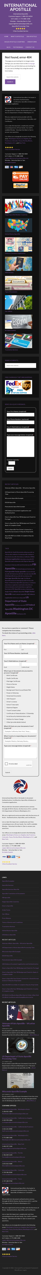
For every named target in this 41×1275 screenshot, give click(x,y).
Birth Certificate (11, 675)
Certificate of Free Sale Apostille (19, 554)
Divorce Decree (11, 684)
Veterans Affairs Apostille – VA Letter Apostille (20, 488)
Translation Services (11, 350)
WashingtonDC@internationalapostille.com (16, 1140)
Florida (25, 141)
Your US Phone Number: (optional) (16, 653)
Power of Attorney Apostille (13, 582)
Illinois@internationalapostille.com (13, 1166)
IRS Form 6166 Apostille (26, 576)
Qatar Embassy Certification (29, 582)
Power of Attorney (12, 693)
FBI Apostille (6, 897)
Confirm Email (25, 667)
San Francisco (31, 835)
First (5, 649)
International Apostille (20, 7)
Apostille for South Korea (12, 552)
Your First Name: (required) (17, 411)
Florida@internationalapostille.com (13, 1157)
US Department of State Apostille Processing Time (18, 947)
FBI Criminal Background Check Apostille (25, 569)
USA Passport (11, 699)
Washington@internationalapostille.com (15, 1113)
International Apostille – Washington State (16, 1109)
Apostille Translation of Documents (13, 893)
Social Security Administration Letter (18, 716)
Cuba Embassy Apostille (26, 559)
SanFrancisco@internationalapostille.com (15, 1131)
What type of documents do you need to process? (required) (18, 672)
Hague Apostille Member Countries (16, 215)
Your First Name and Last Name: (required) (19, 643)
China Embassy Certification (23, 556)
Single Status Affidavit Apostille (14, 591)
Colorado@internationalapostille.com (14, 1174)
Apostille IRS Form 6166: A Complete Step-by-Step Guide (20, 985)
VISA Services (9, 272)
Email (5, 667)
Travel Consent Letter (13, 710)
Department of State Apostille (12, 565)
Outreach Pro (18, 1268)
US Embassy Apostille (20, 605)
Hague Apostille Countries (10, 901)
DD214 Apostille (10, 502)
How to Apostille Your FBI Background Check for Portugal (20, 968)
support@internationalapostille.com (20, 24)
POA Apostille (30, 580)
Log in (25, 1270)
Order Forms (6, 910)
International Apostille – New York (13, 1144)
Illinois (30, 141)
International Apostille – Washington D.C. (15, 1135)
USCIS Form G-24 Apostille (19, 597)
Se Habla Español (10, 162)
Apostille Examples (8, 881)
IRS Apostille (17, 576)
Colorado (15, 141)
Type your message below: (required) (20, 435)
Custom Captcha (13, 460)
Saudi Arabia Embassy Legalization (23, 587)
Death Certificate (12, 678)
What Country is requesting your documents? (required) (20, 737)
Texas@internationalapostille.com (13, 1183)
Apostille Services (7, 885)
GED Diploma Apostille (15, 573)
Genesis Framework (31, 1268)
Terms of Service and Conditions (12, 922)
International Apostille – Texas (12, 1179)
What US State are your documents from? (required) (19, 727)
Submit (10, 468)
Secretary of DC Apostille (12, 589)
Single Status (10, 687)
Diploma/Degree (12, 707)
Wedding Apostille (21, 614)
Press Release (6, 918)
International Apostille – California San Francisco (17, 1127)
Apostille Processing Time (20, 26)
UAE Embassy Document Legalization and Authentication (20, 964)
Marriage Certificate (13, 681)
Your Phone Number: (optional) (18, 419)
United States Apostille (12, 234)
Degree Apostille (29, 561)
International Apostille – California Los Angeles (17, 1118)
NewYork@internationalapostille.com (14, 1148)
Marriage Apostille (11, 578)
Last (22, 649)
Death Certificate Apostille (17, 561)
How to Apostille (7, 906)
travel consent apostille (19, 594)
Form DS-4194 (29, 571)
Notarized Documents (13, 696)
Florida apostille (20, 571)
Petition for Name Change (15, 719)
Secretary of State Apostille (27, 589)
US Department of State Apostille (17, 601)
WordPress (18, 1270)
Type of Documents (11, 292)
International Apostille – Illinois (12, 1161)
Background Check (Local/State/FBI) (18, 690)
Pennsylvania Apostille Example (15, 506)
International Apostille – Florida (12, 1153)
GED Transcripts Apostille (27, 573)
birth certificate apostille (26, 552)
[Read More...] (34, 1035)
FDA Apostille (9, 571)
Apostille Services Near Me (10, 889)
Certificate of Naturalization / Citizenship (20, 713)
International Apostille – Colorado (13, 1170)
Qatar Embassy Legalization (11, 584)
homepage (31, 63)
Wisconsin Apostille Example (14, 498)
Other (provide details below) (16, 722)
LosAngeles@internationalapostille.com (15, 1122)
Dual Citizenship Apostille (26, 565)
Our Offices (8, 311)
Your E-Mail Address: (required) (18, 427)
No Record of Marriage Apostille (18, 580)
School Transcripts (12, 704)
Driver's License (11, 702)
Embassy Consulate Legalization (15, 253)
